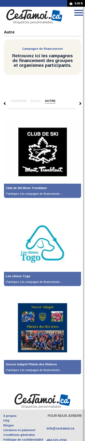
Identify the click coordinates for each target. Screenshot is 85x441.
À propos (10, 415)
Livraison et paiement (19, 430)
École (36, 100)
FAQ (6, 420)
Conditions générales (19, 434)
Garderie (19, 100)
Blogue (8, 425)
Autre (50, 100)
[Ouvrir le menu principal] (78, 13)
